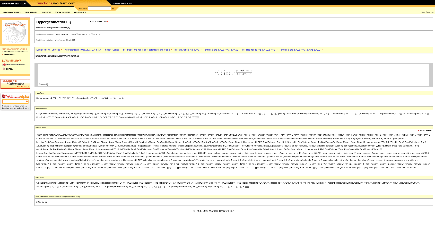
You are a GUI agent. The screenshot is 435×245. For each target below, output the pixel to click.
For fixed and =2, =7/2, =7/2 (258, 50)
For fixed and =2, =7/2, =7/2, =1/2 (300, 50)
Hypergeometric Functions (48, 50)
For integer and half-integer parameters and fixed (146, 50)
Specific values (112, 50)
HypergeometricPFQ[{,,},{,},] (82, 50)
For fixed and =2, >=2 (186, 50)
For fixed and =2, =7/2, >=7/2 (221, 50)
